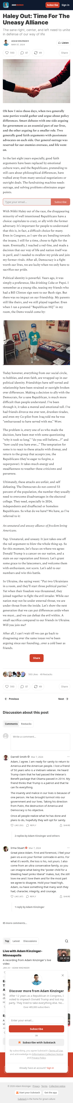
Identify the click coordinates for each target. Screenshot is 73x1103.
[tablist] (18, 723)
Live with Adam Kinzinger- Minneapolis (22, 953)
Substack (22, 1099)
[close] (63, 975)
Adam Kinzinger (20, 41)
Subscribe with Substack (39, 1042)
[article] (36, 962)
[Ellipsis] (68, 757)
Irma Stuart (17, 848)
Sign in (65, 5)
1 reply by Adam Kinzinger (29, 907)
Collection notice (57, 1086)
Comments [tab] (11, 723)
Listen (65, 42)
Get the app (50, 1092)
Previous (14, 698)
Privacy (36, 1086)
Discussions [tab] (30, 941)
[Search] (66, 941)
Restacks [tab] (26, 723)
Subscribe (52, 5)
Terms (44, 1086)
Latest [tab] (16, 941)
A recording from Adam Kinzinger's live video (27, 961)
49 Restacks (46, 674)
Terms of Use (56, 1050)
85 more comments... (15, 923)
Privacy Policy (39, 1057)
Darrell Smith (19, 756)
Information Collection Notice (47, 1054)
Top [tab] (7, 941)
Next (61, 698)
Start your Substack (29, 1092)
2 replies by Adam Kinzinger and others (37, 835)
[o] (64, 955)
